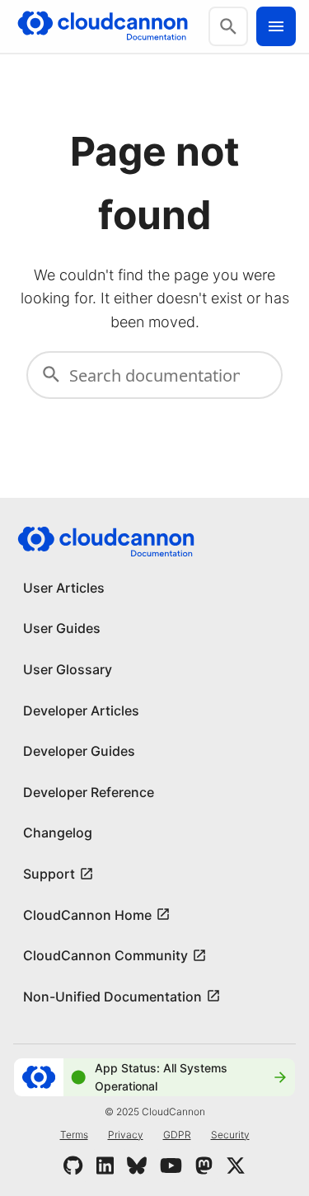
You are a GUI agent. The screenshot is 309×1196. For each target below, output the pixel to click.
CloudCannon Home (87, 915)
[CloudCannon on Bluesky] (136, 1165)
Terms (74, 1134)
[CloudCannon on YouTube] (171, 1165)
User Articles (64, 587)
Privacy (125, 1134)
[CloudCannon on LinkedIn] (105, 1165)
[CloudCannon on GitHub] (73, 1165)
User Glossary (67, 669)
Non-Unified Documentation (112, 996)
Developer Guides (79, 751)
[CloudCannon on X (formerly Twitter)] (235, 1165)
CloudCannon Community (105, 955)
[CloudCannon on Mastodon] (204, 1165)
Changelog (57, 832)
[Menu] (276, 26)
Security (230, 1134)
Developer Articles (81, 710)
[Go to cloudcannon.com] (102, 26)
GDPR (177, 1134)
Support (49, 873)
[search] (228, 26)
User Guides (62, 628)
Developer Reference (88, 792)
